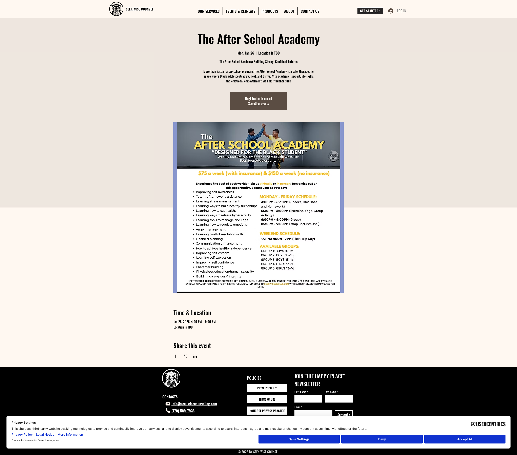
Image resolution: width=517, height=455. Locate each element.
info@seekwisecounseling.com (194, 403)
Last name (331, 392)
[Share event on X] (185, 356)
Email (298, 407)
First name (301, 392)
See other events (258, 103)
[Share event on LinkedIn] (195, 356)
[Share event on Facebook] (175, 356)
